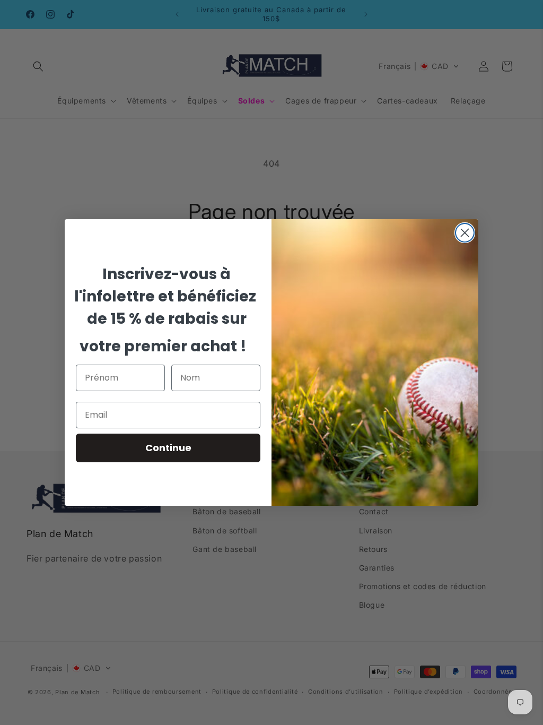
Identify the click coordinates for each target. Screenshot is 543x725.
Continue (168, 447)
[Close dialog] (465, 232)
